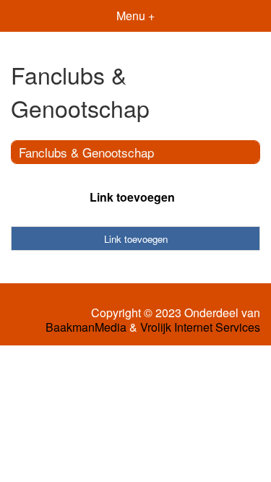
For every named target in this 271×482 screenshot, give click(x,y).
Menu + (135, 15)
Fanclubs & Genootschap (86, 152)
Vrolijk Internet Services (200, 327)
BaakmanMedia (86, 327)
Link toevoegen (132, 197)
